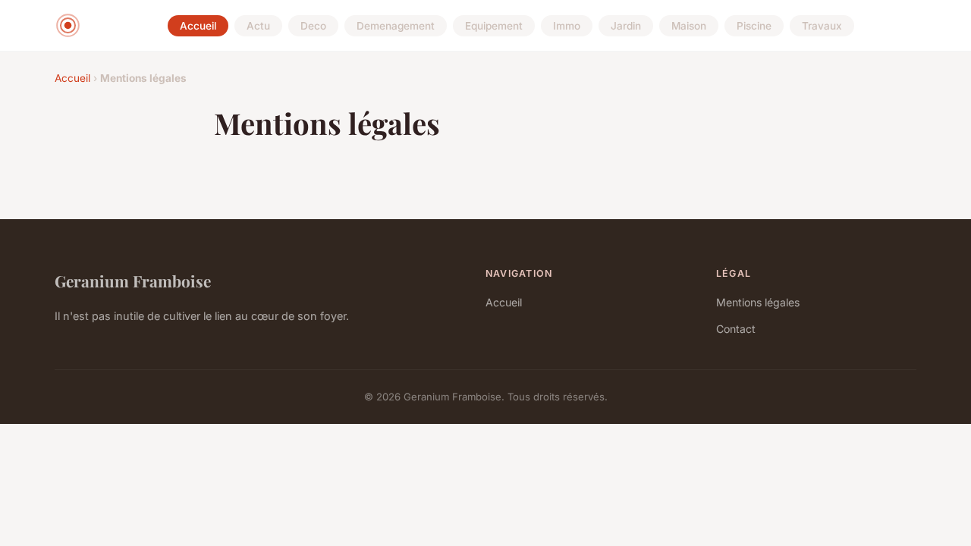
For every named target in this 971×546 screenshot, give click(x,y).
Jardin (626, 26)
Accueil (198, 26)
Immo (566, 26)
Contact (736, 328)
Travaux (822, 26)
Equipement (494, 26)
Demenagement (396, 26)
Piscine (754, 26)
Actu (258, 26)
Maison (688, 26)
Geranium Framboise (133, 280)
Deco (313, 26)
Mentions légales (758, 302)
